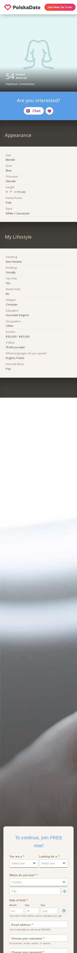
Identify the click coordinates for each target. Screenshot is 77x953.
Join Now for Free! (60, 7)
